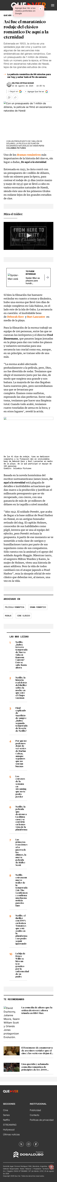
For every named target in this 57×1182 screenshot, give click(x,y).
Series (6, 1115)
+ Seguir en (13, 91)
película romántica (14, 607)
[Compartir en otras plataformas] (15, 97)
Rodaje (8, 616)
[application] (28, 236)
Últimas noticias (11, 1134)
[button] (52, 5)
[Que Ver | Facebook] (36, 1144)
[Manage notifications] (51, 1167)
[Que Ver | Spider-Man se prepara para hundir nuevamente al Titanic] (47, 277)
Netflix (6, 1119)
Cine (5, 1110)
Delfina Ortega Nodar (23, 83)
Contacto (34, 1115)
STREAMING (9, 1124)
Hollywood (8, 1129)
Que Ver (7, 15)
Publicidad (35, 1110)
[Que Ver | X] (21, 1144)
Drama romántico (38, 607)
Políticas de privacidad (42, 1119)
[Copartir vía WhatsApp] (9, 97)
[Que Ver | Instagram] (28, 1144)
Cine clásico (23, 616)
